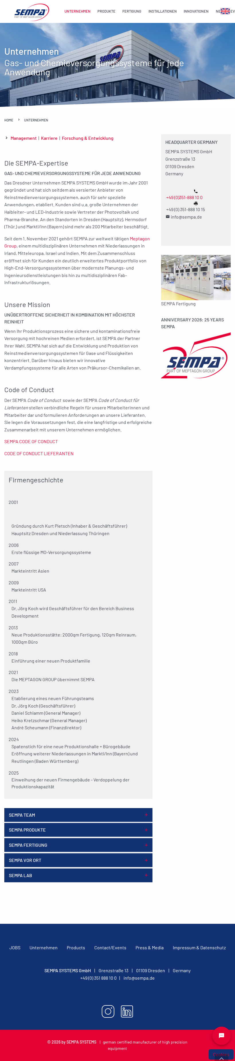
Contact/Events (110, 947)
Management (24, 138)
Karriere (49, 138)
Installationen (162, 11)
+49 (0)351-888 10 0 (184, 197)
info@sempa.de (139, 978)
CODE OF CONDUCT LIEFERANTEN (39, 453)
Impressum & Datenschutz (199, 947)
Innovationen (196, 11)
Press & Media (150, 947)
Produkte (106, 11)
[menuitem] (77, 11)
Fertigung (131, 11)
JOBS (14, 947)
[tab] (78, 815)
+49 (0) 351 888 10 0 (98, 978)
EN (223, 11)
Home (9, 120)
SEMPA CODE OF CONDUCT (31, 441)
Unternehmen (77, 11)
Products (76, 947)
